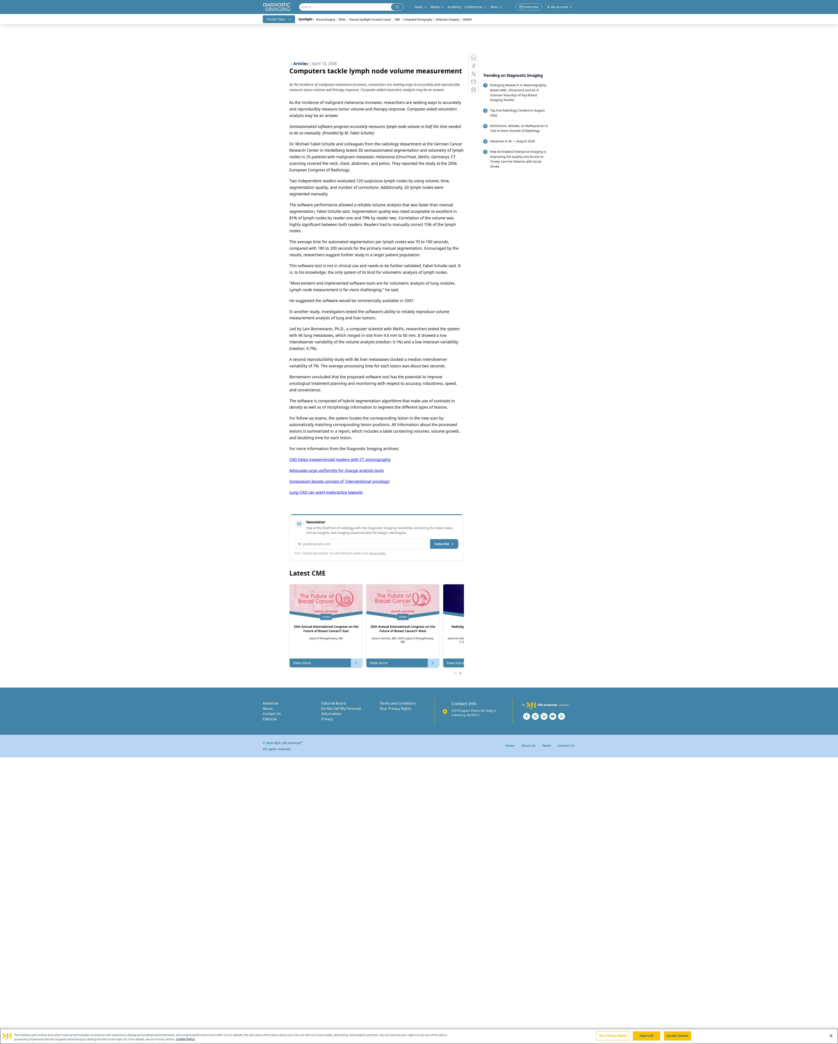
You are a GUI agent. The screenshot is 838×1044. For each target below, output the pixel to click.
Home (509, 745)
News (547, 745)
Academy (454, 7)
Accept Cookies (678, 1036)
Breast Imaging (325, 19)
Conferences (473, 7)
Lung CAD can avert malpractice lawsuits (326, 492)
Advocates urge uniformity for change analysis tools (336, 470)
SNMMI (467, 19)
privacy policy (377, 553)
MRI (397, 19)
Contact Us (272, 713)
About (268, 708)
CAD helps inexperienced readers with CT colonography (340, 459)
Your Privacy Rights (395, 708)
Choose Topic (275, 19)
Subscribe (441, 544)
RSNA (342, 19)
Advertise (270, 703)
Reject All (646, 1036)
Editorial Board (333, 703)
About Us (528, 745)
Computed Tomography (418, 19)
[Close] (831, 1036)
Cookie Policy (185, 1039)
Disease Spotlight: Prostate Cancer (370, 19)
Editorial (269, 719)
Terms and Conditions (398, 703)
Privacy (327, 719)
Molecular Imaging (447, 19)
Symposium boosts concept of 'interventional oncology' (339, 481)
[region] (419, 1036)
